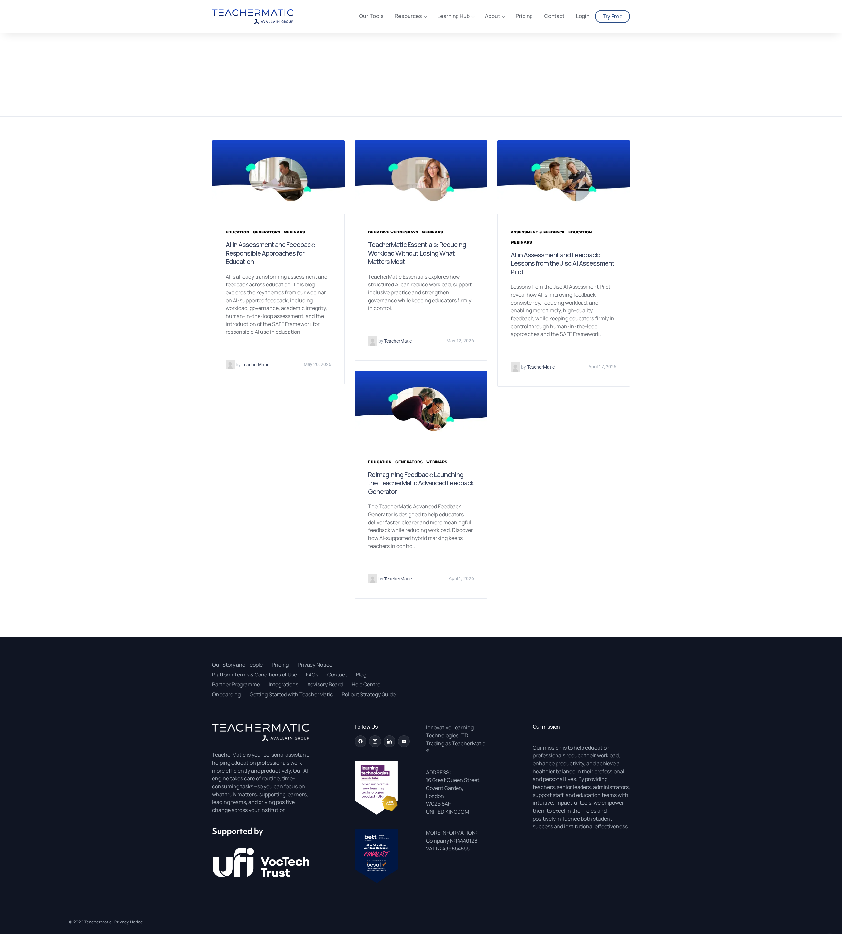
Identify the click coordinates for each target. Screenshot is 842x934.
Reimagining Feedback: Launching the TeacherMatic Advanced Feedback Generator (421, 483)
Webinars (294, 232)
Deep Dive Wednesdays (393, 232)
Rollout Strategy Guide (369, 694)
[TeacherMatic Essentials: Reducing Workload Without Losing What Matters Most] (421, 177)
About (492, 16)
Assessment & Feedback (538, 232)
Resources (408, 16)
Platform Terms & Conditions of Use (254, 674)
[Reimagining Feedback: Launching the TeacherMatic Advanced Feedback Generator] (421, 406)
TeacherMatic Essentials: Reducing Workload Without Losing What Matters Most (417, 253)
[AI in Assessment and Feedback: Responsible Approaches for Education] (278, 177)
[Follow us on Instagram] (375, 741)
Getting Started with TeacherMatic (291, 694)
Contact (554, 16)
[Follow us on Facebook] (360, 741)
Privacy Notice (315, 664)
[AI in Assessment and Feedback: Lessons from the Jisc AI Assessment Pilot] (563, 177)
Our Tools (371, 16)
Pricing (524, 16)
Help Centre (366, 684)
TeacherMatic (97, 922)
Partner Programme (236, 684)
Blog (361, 674)
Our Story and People (237, 664)
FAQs (312, 674)
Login (582, 16)
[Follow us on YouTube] (404, 741)
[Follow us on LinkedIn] (389, 741)
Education (237, 232)
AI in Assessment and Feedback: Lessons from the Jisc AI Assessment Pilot (562, 263)
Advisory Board (325, 684)
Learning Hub (453, 16)
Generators (266, 232)
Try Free (612, 16)
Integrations (283, 684)
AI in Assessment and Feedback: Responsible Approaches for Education (270, 253)
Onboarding (226, 694)
